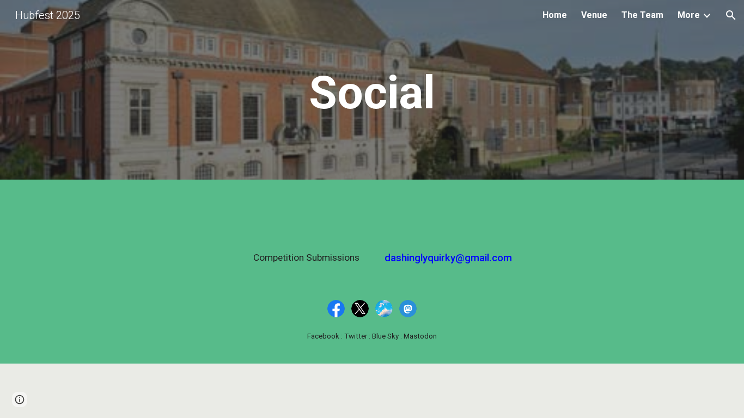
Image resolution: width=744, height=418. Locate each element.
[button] (731, 15)
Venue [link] (594, 15)
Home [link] (554, 15)
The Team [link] (642, 15)
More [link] (689, 15)
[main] (372, 93)
